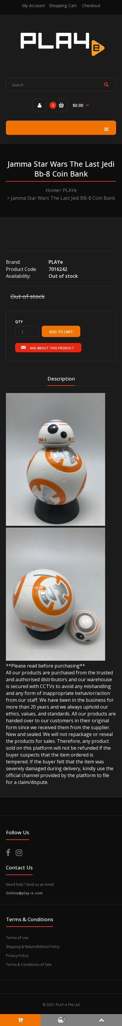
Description (61, 378)
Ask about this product (52, 348)
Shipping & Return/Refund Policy (33, 946)
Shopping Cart (63, 5)
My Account (33, 5)
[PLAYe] (61, 60)
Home (52, 190)
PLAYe (70, 190)
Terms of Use (17, 937)
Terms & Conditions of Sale (29, 964)
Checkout (91, 5)
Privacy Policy (17, 955)
